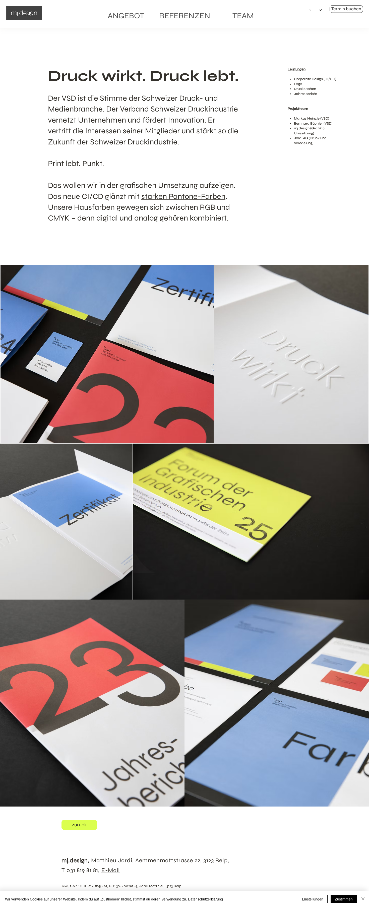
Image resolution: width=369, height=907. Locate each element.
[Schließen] (363, 899)
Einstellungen (312, 898)
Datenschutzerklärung (205, 898)
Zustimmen (344, 898)
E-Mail (110, 870)
